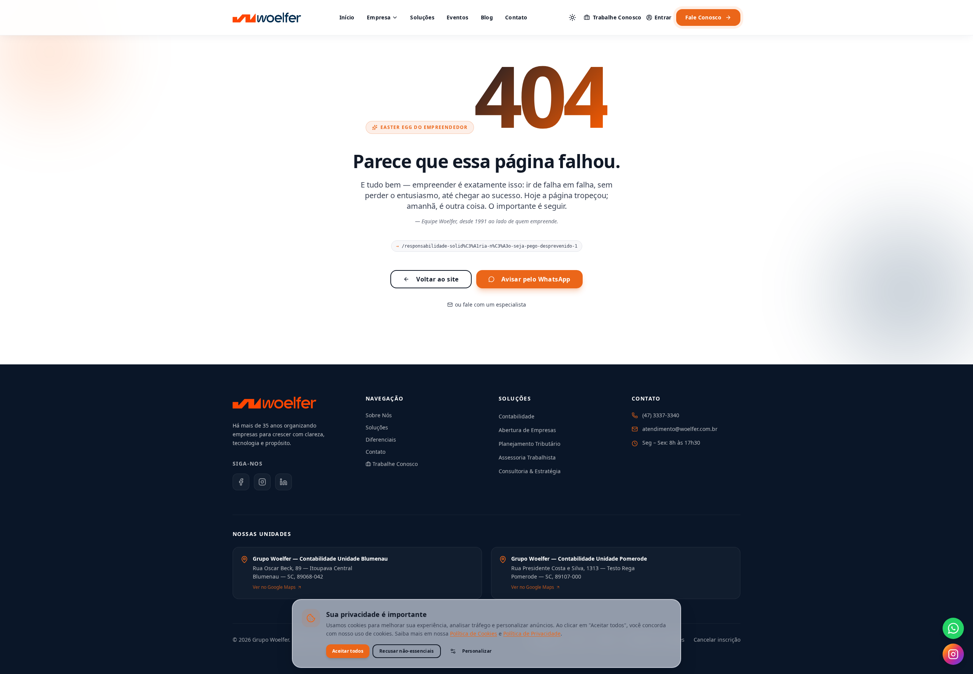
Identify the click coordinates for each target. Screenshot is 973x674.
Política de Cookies (473, 633)
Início (347, 17)
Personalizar (477, 651)
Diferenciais (381, 439)
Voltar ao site (437, 279)
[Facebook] (241, 482)
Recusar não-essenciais (406, 651)
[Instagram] (262, 482)
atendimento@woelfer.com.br (680, 428)
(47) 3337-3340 (660, 415)
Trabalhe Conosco (617, 17)
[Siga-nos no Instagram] (953, 654)
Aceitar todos (347, 651)
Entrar (663, 17)
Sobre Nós (379, 415)
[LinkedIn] (283, 482)
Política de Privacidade (532, 633)
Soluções (422, 17)
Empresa (378, 17)
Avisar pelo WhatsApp (535, 279)
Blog (487, 17)
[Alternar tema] (572, 17)
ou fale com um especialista (490, 304)
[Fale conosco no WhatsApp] (953, 628)
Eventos (457, 17)
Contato (516, 17)
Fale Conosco (703, 17)
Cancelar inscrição (717, 639)
